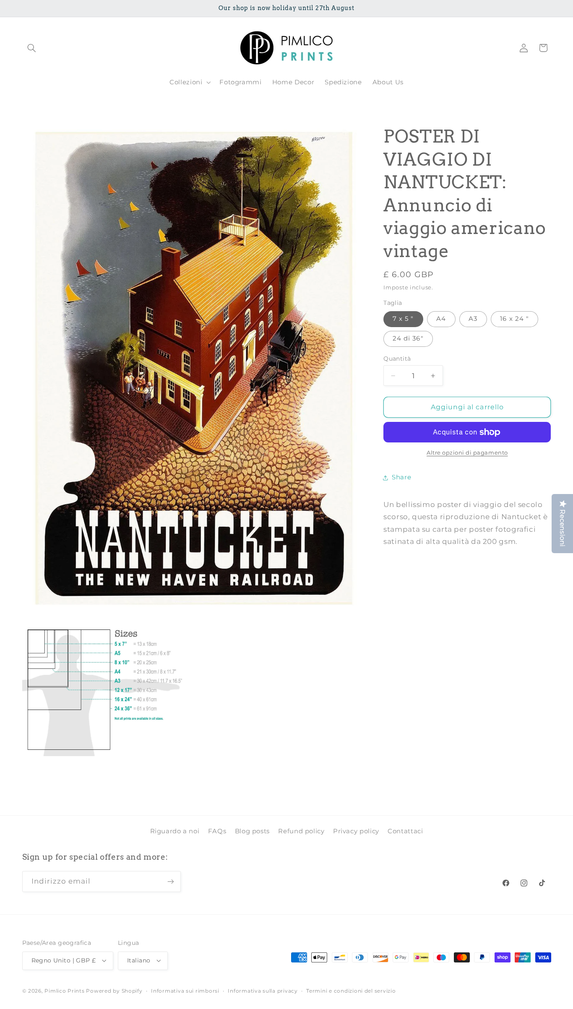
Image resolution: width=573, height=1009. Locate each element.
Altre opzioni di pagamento (467, 453)
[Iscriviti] (170, 881)
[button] (32, 47)
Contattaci (405, 831)
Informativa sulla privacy (262, 991)
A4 (441, 319)
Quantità (397, 358)
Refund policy (301, 831)
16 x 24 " (514, 319)
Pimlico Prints (64, 991)
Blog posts (252, 831)
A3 (473, 319)
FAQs (217, 831)
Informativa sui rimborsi (185, 991)
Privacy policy (356, 831)
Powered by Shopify (114, 991)
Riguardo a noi (175, 831)
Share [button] (401, 477)
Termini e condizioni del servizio (351, 991)
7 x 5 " (403, 319)
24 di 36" (408, 339)
